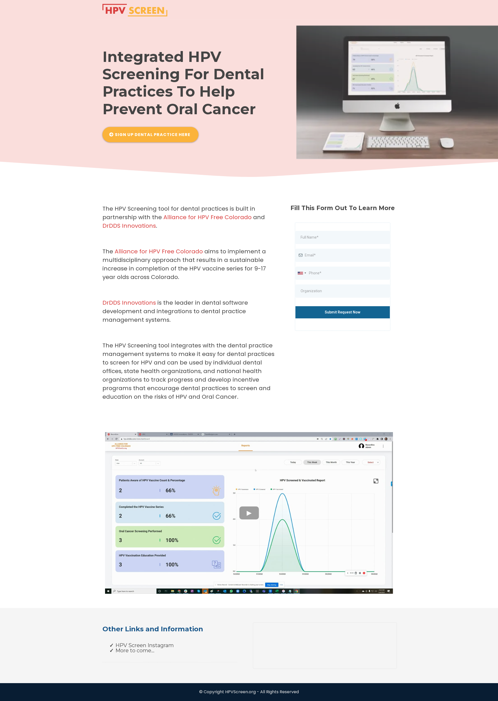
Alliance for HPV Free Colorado (159, 251)
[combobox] (302, 273)
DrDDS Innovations (129, 226)
